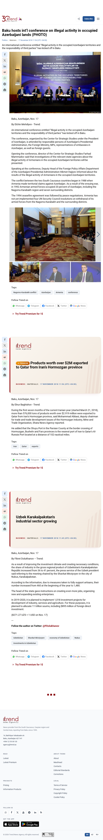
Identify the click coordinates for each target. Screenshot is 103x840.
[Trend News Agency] (10, 719)
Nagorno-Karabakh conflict (24, 292)
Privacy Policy (59, 789)
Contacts (57, 766)
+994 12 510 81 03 (10, 742)
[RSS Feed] (41, 812)
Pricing (6, 785)
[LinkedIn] (35, 812)
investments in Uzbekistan (24, 643)
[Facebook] (11, 812)
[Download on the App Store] (11, 824)
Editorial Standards (62, 770)
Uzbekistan (18, 638)
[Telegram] (29, 812)
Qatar (24, 446)
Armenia (59, 292)
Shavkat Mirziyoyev (36, 638)
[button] (4, 54)
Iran (15, 446)
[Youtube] (23, 812)
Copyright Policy (60, 793)
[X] (17, 812)
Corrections (58, 774)
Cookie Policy (59, 797)
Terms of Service (60, 785)
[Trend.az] (12, 19)
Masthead (58, 762)
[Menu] (98, 19)
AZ (92, 835)
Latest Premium (9, 762)
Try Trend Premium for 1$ (29, 313)
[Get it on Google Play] (30, 824)
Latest (6, 758)
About (56, 758)
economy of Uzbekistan (59, 638)
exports (35, 446)
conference (73, 292)
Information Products (12, 789)
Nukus (77, 638)
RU (97, 835)
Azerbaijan (46, 292)
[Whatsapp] (5, 812)
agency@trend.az (9, 745)
